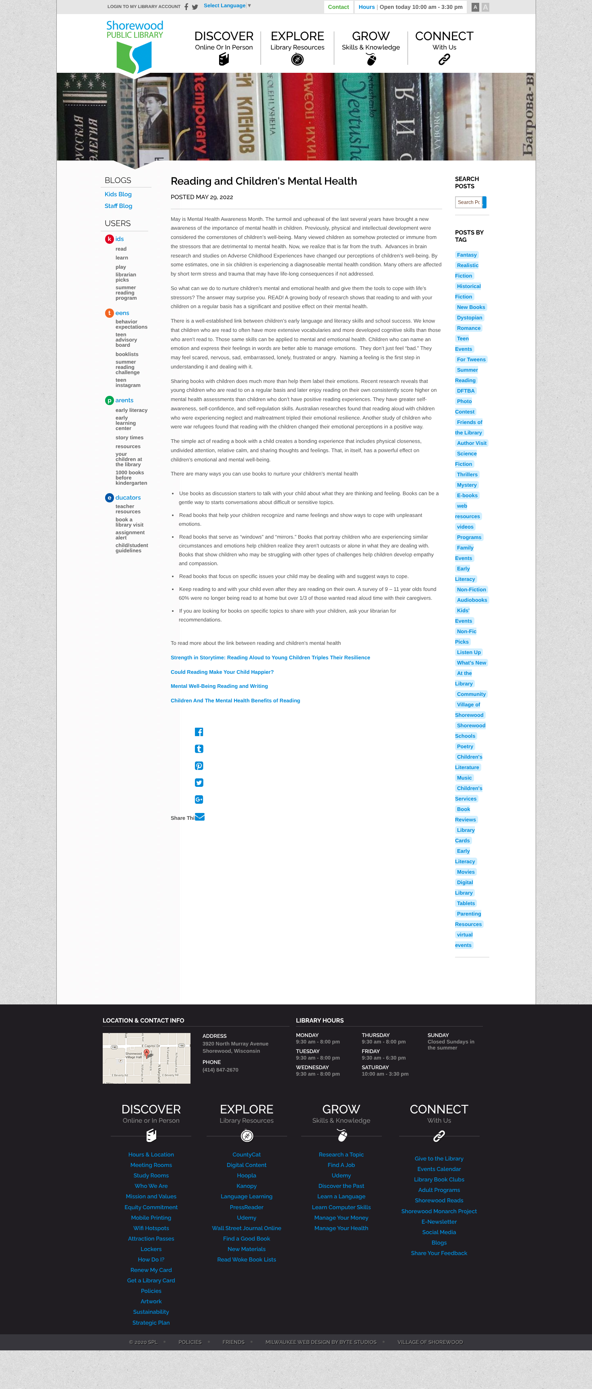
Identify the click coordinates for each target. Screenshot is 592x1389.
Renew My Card (151, 1270)
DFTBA (466, 391)
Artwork (151, 1301)
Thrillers (467, 474)
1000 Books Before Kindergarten (131, 478)
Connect (444, 40)
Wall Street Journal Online (246, 1228)
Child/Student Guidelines (132, 548)
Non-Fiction (471, 589)
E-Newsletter (439, 1222)
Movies (466, 872)
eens (118, 313)
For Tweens (471, 359)
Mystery (467, 485)
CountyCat (246, 1155)
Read (121, 248)
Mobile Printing (151, 1218)
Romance (469, 328)
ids (116, 239)
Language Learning (247, 1197)
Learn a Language (341, 1197)
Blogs (118, 180)
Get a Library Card (151, 1281)
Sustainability (151, 1312)
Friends (234, 1343)
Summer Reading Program (126, 292)
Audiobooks (472, 600)
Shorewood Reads (439, 1201)
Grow (371, 40)
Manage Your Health (341, 1228)
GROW (342, 1113)
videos (465, 527)
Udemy (246, 1218)
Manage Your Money (341, 1218)
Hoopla (246, 1176)
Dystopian (469, 318)
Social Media (439, 1232)
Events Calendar (439, 1169)
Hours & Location (151, 1155)
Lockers (151, 1249)
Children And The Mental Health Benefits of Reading (235, 701)
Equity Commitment (151, 1207)
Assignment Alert (130, 535)
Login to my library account (144, 6)
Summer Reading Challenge (128, 367)
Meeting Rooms (151, 1165)
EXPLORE (246, 1113)
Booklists (127, 354)
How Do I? (151, 1260)
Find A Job (341, 1165)
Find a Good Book (246, 1239)
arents (120, 400)
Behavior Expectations (131, 324)
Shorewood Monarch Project (439, 1211)
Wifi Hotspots (151, 1228)
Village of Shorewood (430, 1343)
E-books (467, 495)
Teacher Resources (128, 509)
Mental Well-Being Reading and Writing (219, 686)
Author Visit (471, 443)
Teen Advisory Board (126, 340)
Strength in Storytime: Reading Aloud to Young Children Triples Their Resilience (270, 657)
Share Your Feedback (439, 1253)
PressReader (247, 1207)
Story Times (129, 437)
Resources (128, 446)
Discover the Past (341, 1186)
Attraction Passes (151, 1239)
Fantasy (467, 255)
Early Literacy (132, 410)
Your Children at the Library (129, 459)
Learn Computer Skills (341, 1207)
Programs (469, 537)
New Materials (246, 1249)
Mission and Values (151, 1197)
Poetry (465, 746)
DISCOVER (151, 1113)
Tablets (466, 903)
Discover (224, 40)
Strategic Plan (151, 1323)
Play (121, 267)
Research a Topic (341, 1155)
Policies (151, 1291)
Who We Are (151, 1186)
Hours (411, 7)
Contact (338, 7)
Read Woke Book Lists (246, 1260)
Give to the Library (439, 1159)
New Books (471, 307)
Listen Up (469, 652)
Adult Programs (439, 1190)
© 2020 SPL (143, 1343)
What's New (471, 663)
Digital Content (247, 1165)
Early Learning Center (126, 423)
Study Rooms (151, 1176)
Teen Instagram (128, 382)
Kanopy (246, 1186)
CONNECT (439, 1113)
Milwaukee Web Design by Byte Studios (321, 1343)
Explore (298, 40)
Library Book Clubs (439, 1180)
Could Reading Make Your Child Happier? (222, 672)
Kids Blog (118, 194)
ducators (124, 497)
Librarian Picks (126, 277)
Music (464, 778)
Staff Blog (118, 206)
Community (471, 694)
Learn (122, 257)
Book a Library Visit (129, 522)
